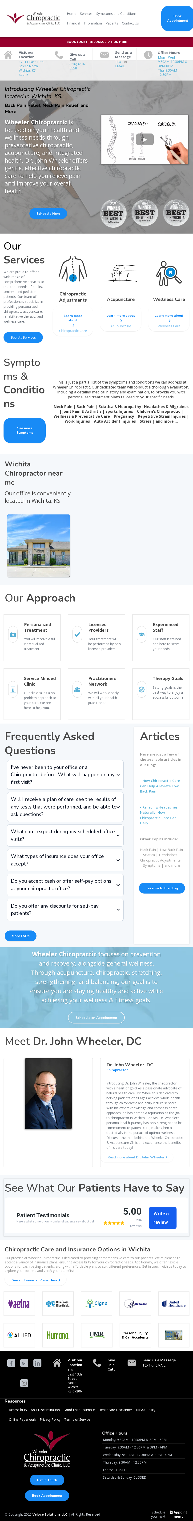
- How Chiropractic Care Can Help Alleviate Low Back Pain (160, 785)
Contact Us (130, 23)
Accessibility (18, 1410)
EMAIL (120, 66)
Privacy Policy (50, 1419)
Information (93, 23)
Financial (73, 23)
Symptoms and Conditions (116, 13)
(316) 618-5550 (77, 66)
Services (86, 13)
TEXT (119, 62)
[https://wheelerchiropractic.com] (33, 18)
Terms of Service (77, 1419)
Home (71, 13)
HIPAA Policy (145, 1410)
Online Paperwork (22, 1419)
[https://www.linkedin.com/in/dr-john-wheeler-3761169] (37, 1363)
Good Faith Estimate (79, 1410)
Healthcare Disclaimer (115, 1410)
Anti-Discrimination (45, 1410)
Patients (112, 23)
